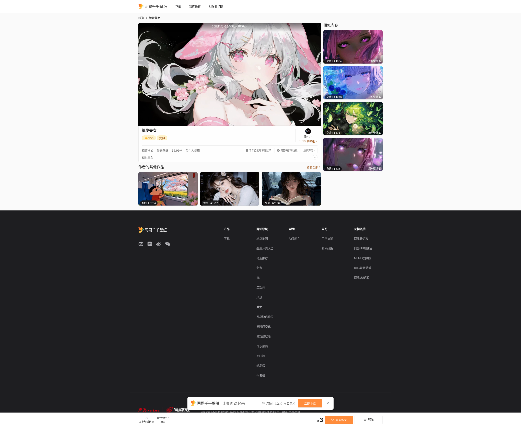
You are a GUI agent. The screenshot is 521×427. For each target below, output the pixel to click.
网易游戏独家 (265, 316)
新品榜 (260, 365)
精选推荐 (195, 6)
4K (258, 277)
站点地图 (262, 238)
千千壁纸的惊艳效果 (258, 150)
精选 (141, 18)
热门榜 (260, 356)
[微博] (158, 243)
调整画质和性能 (287, 150)
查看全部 (314, 167)
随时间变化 (263, 326)
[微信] (167, 243)
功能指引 (294, 238)
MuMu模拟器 (362, 258)
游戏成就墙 (263, 336)
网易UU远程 (362, 277)
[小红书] (149, 243)
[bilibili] (140, 243)
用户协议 (327, 238)
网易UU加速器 (363, 248)
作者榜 (260, 375)
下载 (178, 6)
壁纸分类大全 (265, 248)
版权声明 (309, 150)
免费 (259, 268)
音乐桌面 (262, 346)
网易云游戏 (361, 238)
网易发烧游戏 (362, 268)
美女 (259, 307)
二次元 (260, 287)
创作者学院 (216, 6)
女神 (162, 138)
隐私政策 (327, 248)
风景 (259, 297)
